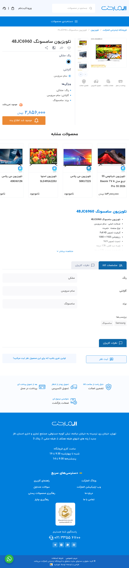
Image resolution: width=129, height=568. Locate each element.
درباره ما (89, 493)
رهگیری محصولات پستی (41, 493)
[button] (61, 47)
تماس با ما (89, 499)
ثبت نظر (103, 359)
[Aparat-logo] (73, 544)
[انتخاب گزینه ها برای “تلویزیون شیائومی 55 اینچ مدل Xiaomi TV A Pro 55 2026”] (121, 168)
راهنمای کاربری (41, 480)
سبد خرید (13, 8)
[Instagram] (61, 544)
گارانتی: (67, 69)
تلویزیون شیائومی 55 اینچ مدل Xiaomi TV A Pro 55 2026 (112, 181)
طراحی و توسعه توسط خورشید (66, 564)
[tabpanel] (83, 43)
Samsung (120, 323)
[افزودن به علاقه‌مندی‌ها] (69, 48)
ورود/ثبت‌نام (25, 8)
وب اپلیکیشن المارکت (89, 487)
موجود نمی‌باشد (9, 104)
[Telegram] (55, 544)
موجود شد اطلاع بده (21, 120)
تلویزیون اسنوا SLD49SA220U (48, 179)
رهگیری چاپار (42, 499)
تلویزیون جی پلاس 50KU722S (80, 179)
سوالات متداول (42, 487)
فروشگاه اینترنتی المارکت (115, 30)
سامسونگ (107, 323)
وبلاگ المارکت (88, 480)
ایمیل (106, 35)
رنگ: (65, 55)
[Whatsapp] (67, 544)
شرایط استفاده (57, 558)
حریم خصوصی (71, 558)
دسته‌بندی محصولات (62, 21)
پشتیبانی (4, 8)
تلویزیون (95, 30)
